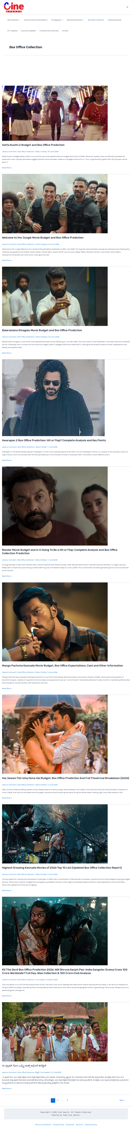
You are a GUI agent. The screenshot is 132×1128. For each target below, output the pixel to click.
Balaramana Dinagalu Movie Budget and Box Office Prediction (42, 330)
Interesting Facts (114, 20)
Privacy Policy (58, 1124)
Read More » (7, 168)
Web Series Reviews (74, 20)
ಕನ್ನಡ (37, 1072)
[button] (127, 7)
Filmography (56, 20)
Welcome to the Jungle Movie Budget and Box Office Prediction (43, 237)
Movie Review (12, 20)
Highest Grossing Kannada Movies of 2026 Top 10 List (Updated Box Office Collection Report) (62, 867)
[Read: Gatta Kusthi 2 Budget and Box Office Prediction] (55, 113)
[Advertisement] (62, 70)
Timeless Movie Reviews (49, 31)
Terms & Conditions (43, 1124)
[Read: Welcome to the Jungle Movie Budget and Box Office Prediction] (55, 203)
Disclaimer (70, 1124)
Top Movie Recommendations (36, 20)
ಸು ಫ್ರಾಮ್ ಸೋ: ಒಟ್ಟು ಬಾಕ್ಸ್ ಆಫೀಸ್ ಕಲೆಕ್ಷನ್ (24, 1065)
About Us (79, 1124)
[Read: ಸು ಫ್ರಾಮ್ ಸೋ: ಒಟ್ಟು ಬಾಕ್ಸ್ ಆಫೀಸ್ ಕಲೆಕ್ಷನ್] (55, 1032)
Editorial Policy (91, 1124)
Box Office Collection (96, 20)
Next (123, 1100)
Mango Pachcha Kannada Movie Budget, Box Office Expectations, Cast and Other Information (62, 665)
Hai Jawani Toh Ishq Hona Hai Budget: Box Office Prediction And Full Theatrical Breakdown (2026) (65, 778)
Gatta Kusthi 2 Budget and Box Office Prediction (33, 145)
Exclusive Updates (28, 31)
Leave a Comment (9, 151)
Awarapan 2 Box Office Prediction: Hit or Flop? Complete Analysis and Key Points (54, 440)
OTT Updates (12, 31)
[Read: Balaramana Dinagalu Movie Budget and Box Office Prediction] (55, 296)
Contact (65, 31)
